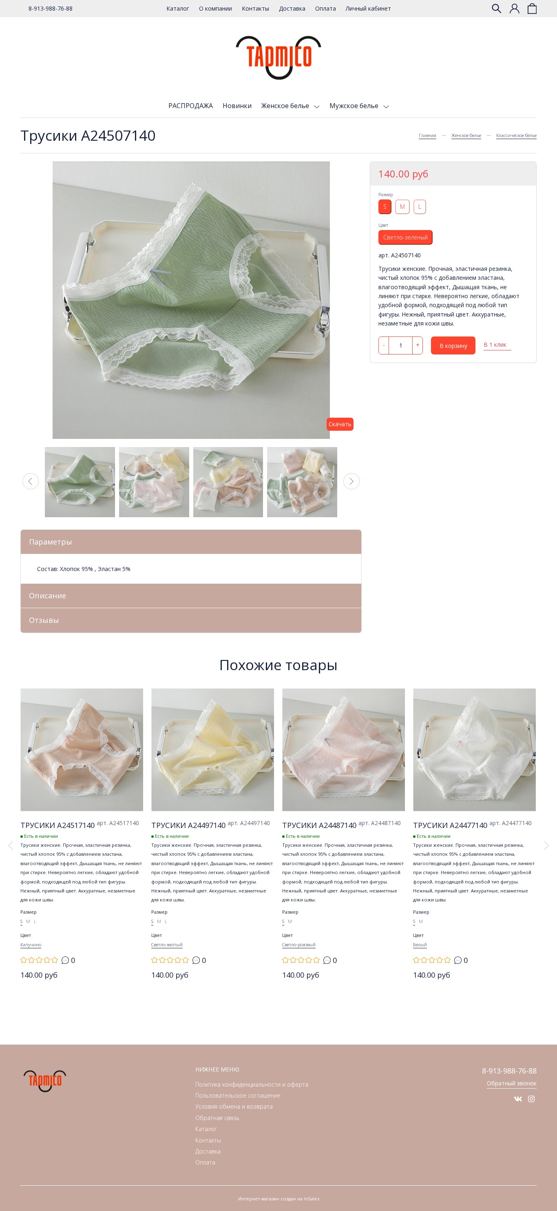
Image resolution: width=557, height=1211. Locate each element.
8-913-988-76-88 (51, 8)
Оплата (325, 8)
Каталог (177, 8)
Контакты (255, 8)
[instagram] (531, 1099)
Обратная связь (217, 1118)
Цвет (383, 225)
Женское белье (286, 105)
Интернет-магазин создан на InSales (278, 1199)
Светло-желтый (167, 944)
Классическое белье (516, 135)
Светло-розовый (299, 944)
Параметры (50, 542)
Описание (47, 595)
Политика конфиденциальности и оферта (251, 1084)
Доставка (292, 8)
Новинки (237, 105)
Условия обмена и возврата (234, 1106)
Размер (385, 194)
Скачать (340, 424)
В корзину (453, 346)
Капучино (30, 944)
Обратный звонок (512, 1083)
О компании (215, 8)
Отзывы (44, 620)
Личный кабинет (368, 8)
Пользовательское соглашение (238, 1095)
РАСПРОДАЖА (190, 105)
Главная (427, 135)
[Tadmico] (278, 58)
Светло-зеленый (405, 237)
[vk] (518, 1099)
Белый (420, 944)
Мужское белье (354, 105)
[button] (30, 481)
